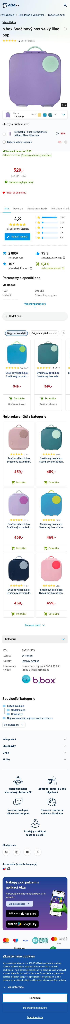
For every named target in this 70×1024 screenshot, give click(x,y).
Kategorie (10, 639)
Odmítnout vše (35, 1017)
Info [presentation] (7, 208)
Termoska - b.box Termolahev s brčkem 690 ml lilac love (31, 134)
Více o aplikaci (17, 903)
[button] (35, 739)
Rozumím (35, 998)
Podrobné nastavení (35, 1007)
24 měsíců (27, 655)
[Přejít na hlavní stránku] (11, 5)
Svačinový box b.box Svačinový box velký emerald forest (48, 375)
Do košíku (21, 482)
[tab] (7, 209)
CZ (8, 868)
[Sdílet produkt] (65, 28)
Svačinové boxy (56, 15)
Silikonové (17, 714)
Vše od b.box (9, 22)
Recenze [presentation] (18, 208)
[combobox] (35, 114)
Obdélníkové (18, 710)
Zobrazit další (32, 625)
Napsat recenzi (19, 236)
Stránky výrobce (30, 661)
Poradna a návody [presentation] (37, 208)
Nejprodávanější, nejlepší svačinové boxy (30, 718)
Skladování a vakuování (31, 15)
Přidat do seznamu (16, 192)
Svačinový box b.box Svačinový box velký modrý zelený (17, 375)
